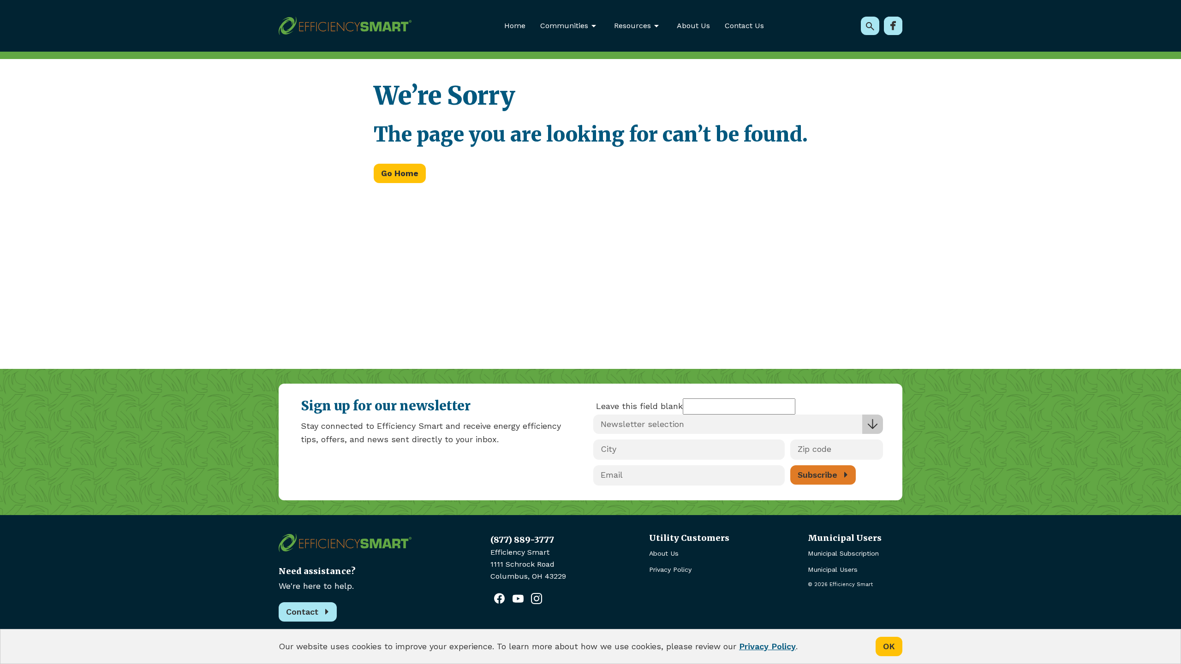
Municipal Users (833, 569)
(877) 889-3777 (522, 539)
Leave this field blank (639, 406)
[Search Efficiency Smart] (870, 26)
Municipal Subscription (843, 553)
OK (889, 646)
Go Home (399, 173)
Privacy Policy (670, 569)
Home (514, 25)
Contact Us (744, 25)
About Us (693, 25)
